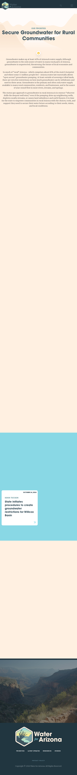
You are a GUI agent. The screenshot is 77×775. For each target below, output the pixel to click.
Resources (47, 751)
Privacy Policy (38, 760)
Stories (58, 751)
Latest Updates (34, 751)
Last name (47, 686)
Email (46, 691)
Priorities (20, 751)
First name (47, 682)
